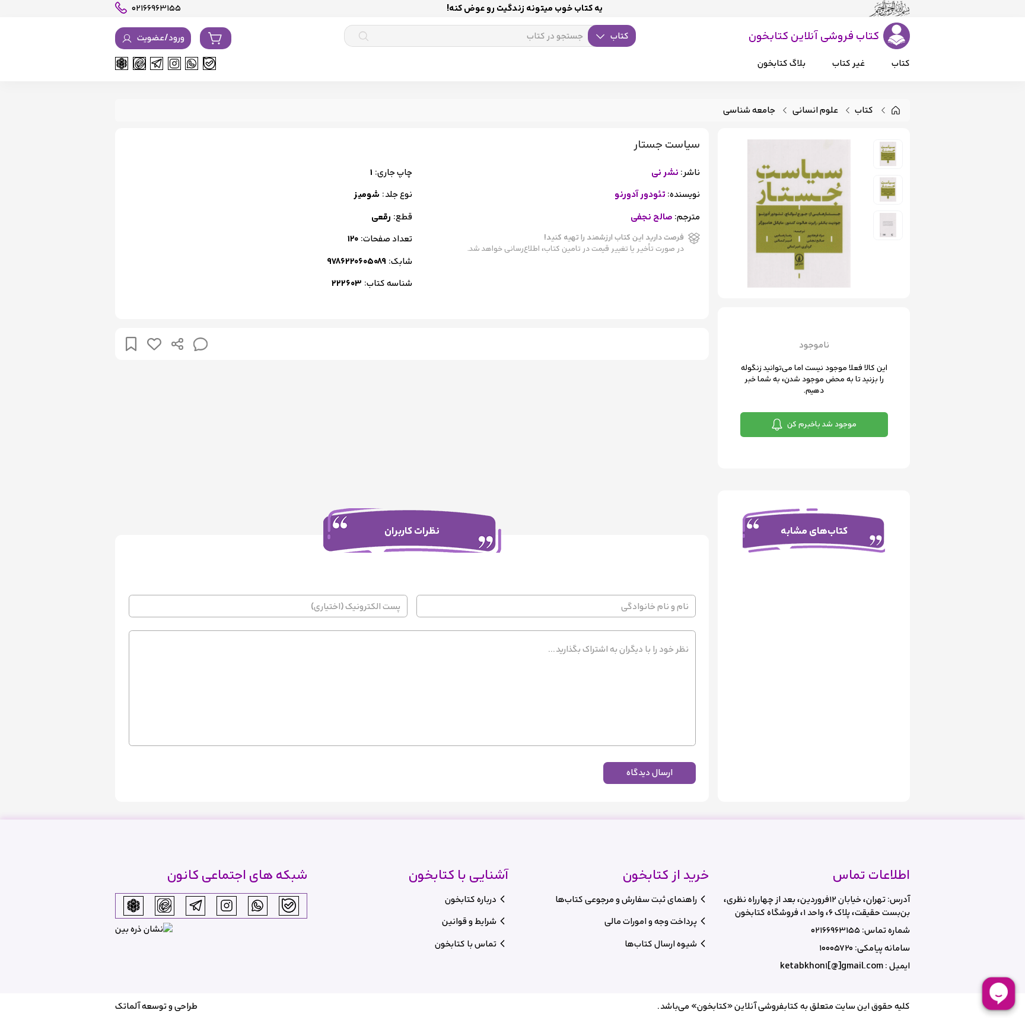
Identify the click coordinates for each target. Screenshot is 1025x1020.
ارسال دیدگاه (649, 772)
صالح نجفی (652, 217)
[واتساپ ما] (192, 63)
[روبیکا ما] (122, 63)
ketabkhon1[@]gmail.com (831, 965)
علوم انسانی (815, 110)
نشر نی (665, 173)
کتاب (864, 110)
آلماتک (127, 1006)
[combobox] (490, 36)
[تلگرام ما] (157, 63)
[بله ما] (209, 63)
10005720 (836, 948)
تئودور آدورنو (640, 195)
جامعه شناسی (749, 110)
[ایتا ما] (139, 63)
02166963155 (835, 930)
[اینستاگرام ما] (174, 63)
